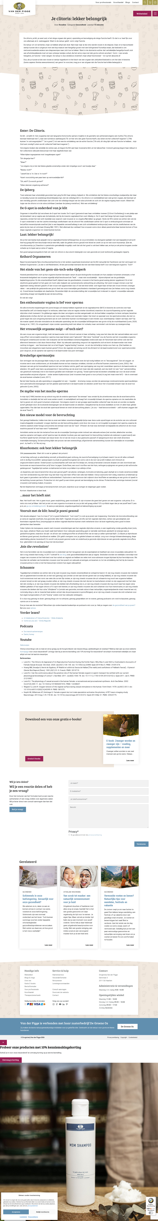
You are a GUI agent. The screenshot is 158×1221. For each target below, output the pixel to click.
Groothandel (118, 2)
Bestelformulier (30, 986)
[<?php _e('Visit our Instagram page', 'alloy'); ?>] (53, 1004)
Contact (135, 2)
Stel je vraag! (17, 809)
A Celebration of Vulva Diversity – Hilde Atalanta (43, 618)
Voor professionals (103, 2)
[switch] (151, 1213)
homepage (24, 652)
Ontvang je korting (10, 1060)
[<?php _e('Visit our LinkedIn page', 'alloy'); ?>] (63, 1004)
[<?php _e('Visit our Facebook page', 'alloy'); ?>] (57, 1004)
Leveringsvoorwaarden (60, 984)
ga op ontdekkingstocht (36, 506)
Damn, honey (29, 634)
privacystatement (33, 1206)
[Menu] (154, 1198)
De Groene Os (127, 1026)
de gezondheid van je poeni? (123, 605)
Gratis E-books (34, 758)
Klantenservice (58, 975)
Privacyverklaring (33, 1217)
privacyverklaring (95, 835)
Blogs (127, 2)
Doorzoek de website (60, 992)
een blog (62, 555)
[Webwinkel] (150, 2)
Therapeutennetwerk (33, 995)
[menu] (155, 13)
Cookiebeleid (23, 1217)
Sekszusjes (24, 645)
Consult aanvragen (59, 989)
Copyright (123, 1037)
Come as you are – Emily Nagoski (37, 621)
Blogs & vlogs (30, 978)
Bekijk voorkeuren (42, 1212)
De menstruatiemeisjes (33, 631)
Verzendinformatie (59, 978)
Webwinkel (142, 13)
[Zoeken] (145, 2)
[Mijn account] (155, 2)
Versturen (141, 844)
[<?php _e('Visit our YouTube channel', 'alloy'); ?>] (60, 1004)
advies (33, 608)
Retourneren (57, 981)
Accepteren (16, 1212)
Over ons (28, 981)
